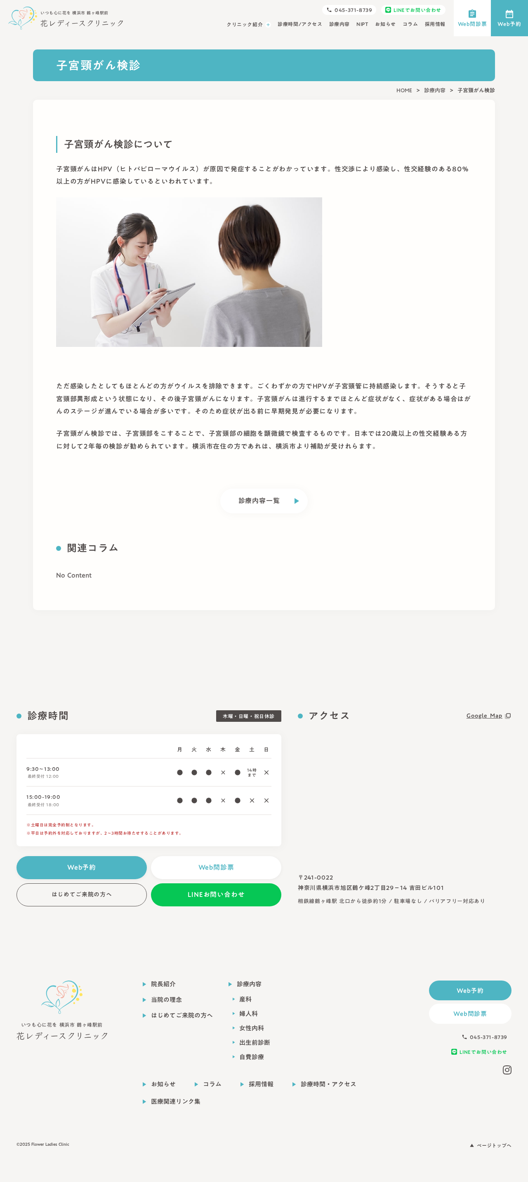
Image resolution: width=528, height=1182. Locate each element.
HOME (404, 90)
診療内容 (435, 90)
